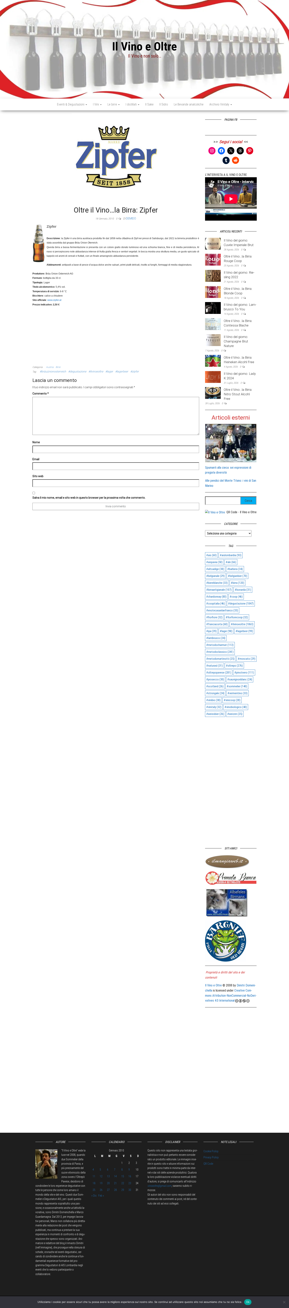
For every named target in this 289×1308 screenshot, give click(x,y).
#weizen (234, 714)
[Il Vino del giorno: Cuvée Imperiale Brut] (213, 243)
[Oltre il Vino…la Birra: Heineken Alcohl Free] (213, 360)
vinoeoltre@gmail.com (159, 1185)
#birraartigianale (219, 589)
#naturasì (214, 665)
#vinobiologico (236, 707)
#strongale (215, 693)
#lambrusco (215, 638)
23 (129, 1183)
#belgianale (215, 576)
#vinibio (213, 700)
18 (94, 1183)
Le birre (113, 104)
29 (122, 1189)
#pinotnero (244, 672)
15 (122, 1176)
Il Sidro (163, 104)
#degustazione (77, 371)
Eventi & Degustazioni (71, 104)
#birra (237, 583)
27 (108, 1189)
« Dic (94, 1195)
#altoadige (215, 569)
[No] (284, 1302)
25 (94, 1189)
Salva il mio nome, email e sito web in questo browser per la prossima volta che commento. (88, 497)
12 (101, 1176)
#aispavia (214, 562)
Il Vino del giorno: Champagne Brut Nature (236, 341)
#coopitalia (215, 603)
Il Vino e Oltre (144, 46)
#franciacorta (217, 624)
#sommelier (237, 686)
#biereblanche (217, 583)
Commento (40, 393)
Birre (58, 367)
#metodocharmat (220, 645)
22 (122, 1183)
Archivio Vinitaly (219, 104)
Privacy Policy (211, 1157)
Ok (248, 1301)
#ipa (211, 631)
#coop (236, 596)
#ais (211, 555)
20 (108, 1183)
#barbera (235, 569)
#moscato (246, 659)
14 (115, 1176)
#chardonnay (216, 596)
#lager (109, 371)
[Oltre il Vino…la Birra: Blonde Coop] (213, 292)
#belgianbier (237, 576)
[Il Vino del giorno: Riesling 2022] (213, 275)
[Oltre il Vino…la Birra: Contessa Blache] (213, 324)
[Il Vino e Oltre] (215, 512)
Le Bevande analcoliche (188, 104)
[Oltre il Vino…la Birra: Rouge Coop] (213, 259)
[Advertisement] (115, 334)
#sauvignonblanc (239, 679)
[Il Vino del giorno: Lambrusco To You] (213, 308)
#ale (231, 562)
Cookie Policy (210, 1151)
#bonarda (243, 589)
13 (108, 1176)
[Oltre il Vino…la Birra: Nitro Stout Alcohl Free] (213, 393)
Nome (36, 442)
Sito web (37, 476)
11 (94, 1176)
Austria (49, 367)
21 (115, 1183)
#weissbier (215, 714)
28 (115, 1189)
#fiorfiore (214, 617)
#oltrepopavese (218, 672)
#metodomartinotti (220, 659)
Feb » (101, 1195)
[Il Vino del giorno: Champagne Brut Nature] (213, 340)
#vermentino (237, 693)
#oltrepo (234, 665)
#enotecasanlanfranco (222, 610)
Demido (131, 218)
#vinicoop (232, 700)
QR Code (208, 1163)
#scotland (215, 686)
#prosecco (215, 679)
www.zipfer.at (54, 300)
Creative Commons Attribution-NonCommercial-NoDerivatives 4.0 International (231, 995)
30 (129, 1189)
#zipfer (134, 371)
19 (101, 1183)
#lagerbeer (121, 371)
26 (101, 1189)
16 (129, 1176)
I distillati (131, 104)
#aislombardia (230, 555)
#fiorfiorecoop (237, 617)
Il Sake (149, 104)
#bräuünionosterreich (53, 371)
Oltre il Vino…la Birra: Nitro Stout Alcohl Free (238, 394)
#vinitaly (213, 707)
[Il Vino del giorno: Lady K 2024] (213, 377)
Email (35, 459)
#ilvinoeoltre (95, 371)
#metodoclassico (220, 652)
